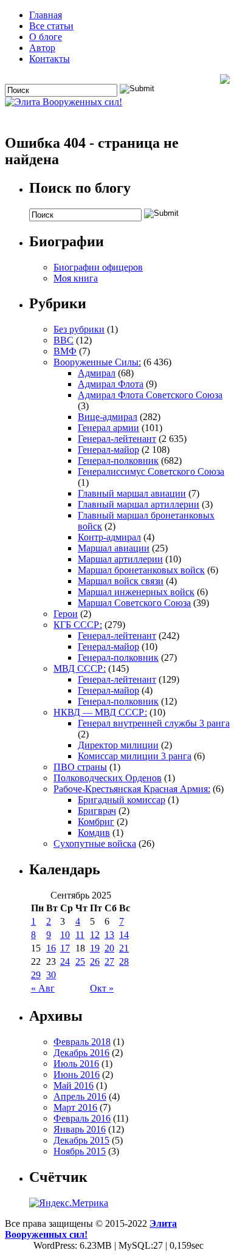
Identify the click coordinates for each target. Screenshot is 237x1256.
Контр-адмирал (109, 537)
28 (124, 961)
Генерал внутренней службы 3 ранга (154, 723)
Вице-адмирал (107, 417)
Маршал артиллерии (120, 559)
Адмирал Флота (110, 384)
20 (109, 948)
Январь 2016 (79, 1129)
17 (65, 948)
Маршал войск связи (120, 581)
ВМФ (65, 351)
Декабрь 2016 (81, 1052)
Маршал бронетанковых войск (141, 570)
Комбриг (96, 821)
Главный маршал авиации (132, 493)
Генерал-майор (108, 449)
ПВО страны (80, 767)
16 (51, 948)
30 (51, 975)
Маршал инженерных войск (136, 592)
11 (79, 935)
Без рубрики (79, 329)
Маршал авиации (113, 548)
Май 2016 (73, 1085)
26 (95, 961)
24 (65, 961)
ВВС (63, 340)
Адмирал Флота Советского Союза (150, 395)
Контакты (49, 58)
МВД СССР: (79, 668)
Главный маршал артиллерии (138, 504)
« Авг (43, 988)
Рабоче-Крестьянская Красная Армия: (131, 789)
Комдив (94, 832)
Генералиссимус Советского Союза (151, 471)
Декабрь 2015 (81, 1140)
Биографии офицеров (98, 267)
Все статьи (51, 26)
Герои (65, 614)
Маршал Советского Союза (134, 603)
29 (36, 975)
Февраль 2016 (82, 1118)
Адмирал (96, 373)
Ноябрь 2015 (79, 1151)
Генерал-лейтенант (117, 438)
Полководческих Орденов (107, 778)
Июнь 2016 (76, 1074)
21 (124, 948)
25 (80, 961)
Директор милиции (118, 745)
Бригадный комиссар (121, 800)
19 (95, 948)
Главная (45, 15)
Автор (42, 48)
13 (109, 935)
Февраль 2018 (82, 1042)
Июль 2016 (76, 1063)
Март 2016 (75, 1107)
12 (95, 935)
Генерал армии (108, 428)
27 (109, 961)
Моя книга (75, 278)
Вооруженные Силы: (97, 362)
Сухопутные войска (94, 843)
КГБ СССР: (77, 624)
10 (65, 935)
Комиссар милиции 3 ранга (134, 756)
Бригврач (97, 811)
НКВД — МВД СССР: (100, 712)
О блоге (45, 37)
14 (124, 935)
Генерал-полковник (118, 460)
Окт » (102, 988)
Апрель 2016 (79, 1096)
